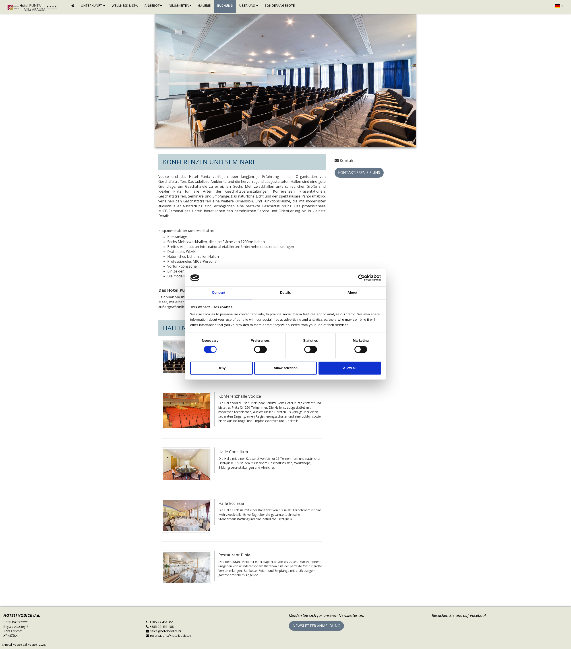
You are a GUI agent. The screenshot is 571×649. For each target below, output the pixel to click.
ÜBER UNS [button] (247, 5)
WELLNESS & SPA (125, 5)
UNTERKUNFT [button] (92, 5)
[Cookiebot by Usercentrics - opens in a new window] (361, 278)
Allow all (349, 368)
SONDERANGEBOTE (280, 5)
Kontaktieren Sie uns (359, 172)
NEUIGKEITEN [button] (179, 5)
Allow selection (286, 368)
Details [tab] (285, 292)
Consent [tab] (218, 292)
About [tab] (352, 292)
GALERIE (204, 5)
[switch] (260, 349)
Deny (221, 368)
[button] (559, 6)
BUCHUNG (225, 5)
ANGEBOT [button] (152, 5)
